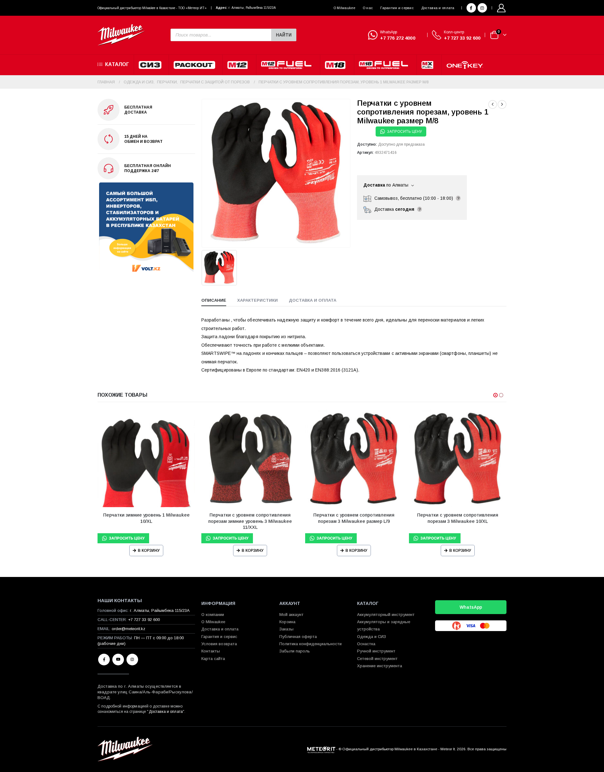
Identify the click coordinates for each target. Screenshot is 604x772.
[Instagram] (482, 8)
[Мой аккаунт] (501, 8)
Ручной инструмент (376, 651)
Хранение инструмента (379, 665)
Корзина (287, 621)
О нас (368, 8)
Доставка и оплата (438, 8)
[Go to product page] (146, 458)
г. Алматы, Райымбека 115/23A (252, 7)
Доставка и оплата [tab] (312, 300)
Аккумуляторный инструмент (386, 614)
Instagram (132, 659)
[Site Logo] (121, 35)
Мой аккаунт (291, 614)
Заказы (286, 629)
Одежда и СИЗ (371, 636)
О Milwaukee (344, 8)
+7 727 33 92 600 (462, 38)
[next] (502, 104)
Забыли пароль (294, 651)
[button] (495, 395)
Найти (284, 34)
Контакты (210, 651)
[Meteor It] (321, 749)
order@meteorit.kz (128, 628)
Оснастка (366, 643)
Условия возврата (219, 643)
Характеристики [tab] (257, 300)
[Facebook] (471, 8)
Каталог (117, 64)
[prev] (492, 104)
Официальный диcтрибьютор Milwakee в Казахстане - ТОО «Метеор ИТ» (152, 8)
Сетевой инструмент (377, 658)
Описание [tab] (213, 300)
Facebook (104, 659)
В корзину (149, 550)
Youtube (118, 659)
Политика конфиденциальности (310, 643)
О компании (212, 614)
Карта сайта (213, 658)
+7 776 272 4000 (397, 38)
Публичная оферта (298, 636)
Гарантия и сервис (397, 8)
